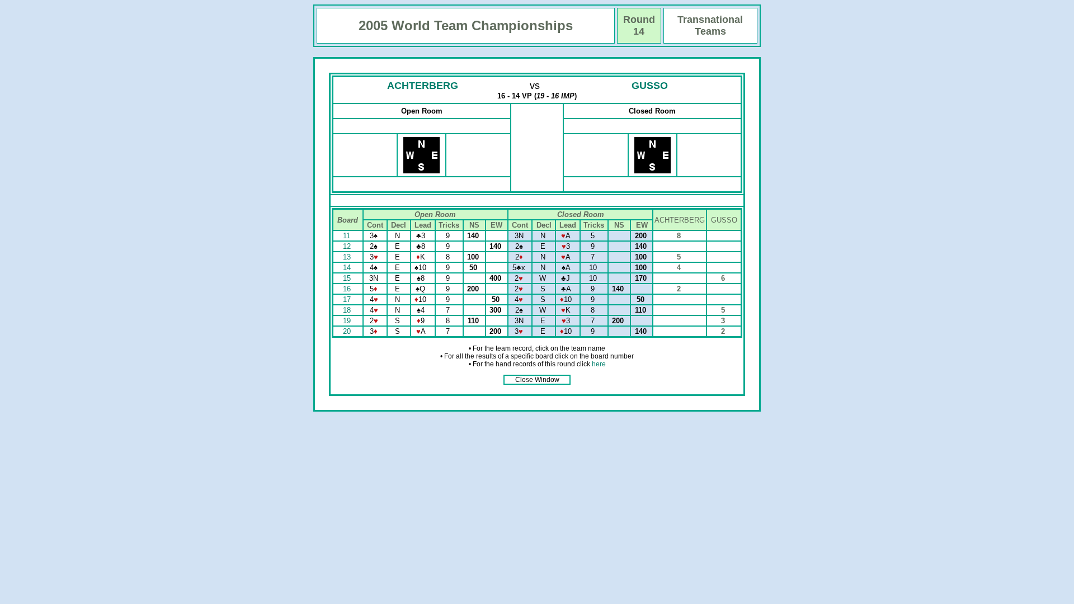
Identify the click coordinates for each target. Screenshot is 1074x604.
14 (348, 267)
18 (348, 310)
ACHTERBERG (422, 85)
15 (348, 278)
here (599, 364)
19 (348, 321)
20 (348, 331)
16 (348, 289)
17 (348, 299)
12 (348, 246)
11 (347, 236)
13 (348, 257)
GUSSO (650, 85)
